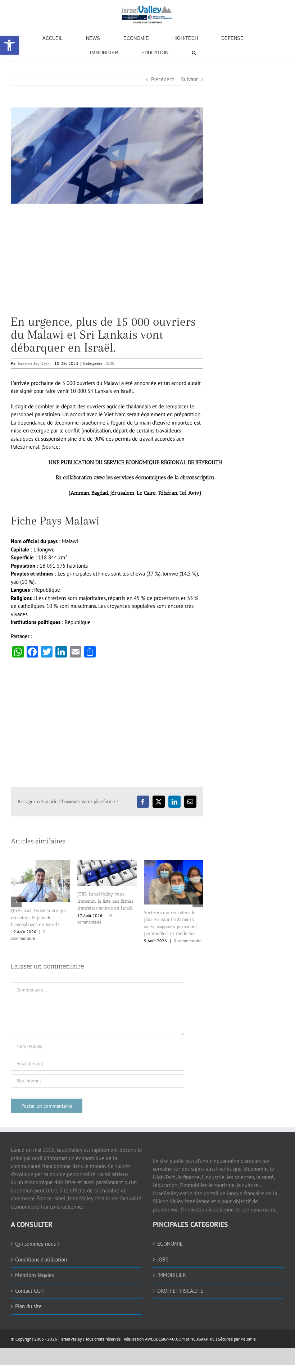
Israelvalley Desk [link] (34, 363)
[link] (147, 14)
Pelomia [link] (248, 1336)
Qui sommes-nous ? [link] (37, 1241)
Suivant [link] (189, 79)
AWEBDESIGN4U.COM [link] (165, 1336)
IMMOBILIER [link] (171, 1272)
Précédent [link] (162, 79)
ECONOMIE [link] (170, 1241)
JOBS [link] (109, 363)
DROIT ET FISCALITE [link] (180, 1288)
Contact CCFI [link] (30, 1288)
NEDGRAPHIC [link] (202, 1336)
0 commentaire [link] (54, 936)
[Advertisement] (107, 265)
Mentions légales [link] (34, 1272)
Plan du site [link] (28, 1303)
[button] (16, 900)
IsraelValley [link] (71, 1336)
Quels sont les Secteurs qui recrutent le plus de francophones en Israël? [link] (171, 917)
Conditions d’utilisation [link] (41, 1257)
